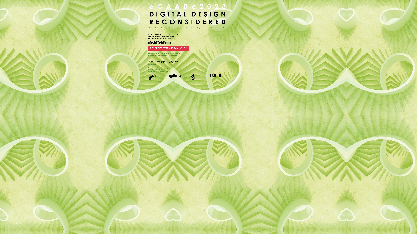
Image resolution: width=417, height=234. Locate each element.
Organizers (180, 28)
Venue (193, 28)
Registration (201, 28)
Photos (225, 28)
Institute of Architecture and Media (159, 71)
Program (164, 28)
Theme (157, 28)
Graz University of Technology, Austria (161, 68)
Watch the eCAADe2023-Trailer (162, 56)
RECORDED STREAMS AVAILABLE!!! (168, 48)
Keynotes (172, 28)
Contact (218, 28)
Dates (187, 28)
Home (151, 28)
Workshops (211, 28)
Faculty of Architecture (155, 69)
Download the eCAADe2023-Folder (164, 53)
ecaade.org (152, 64)
